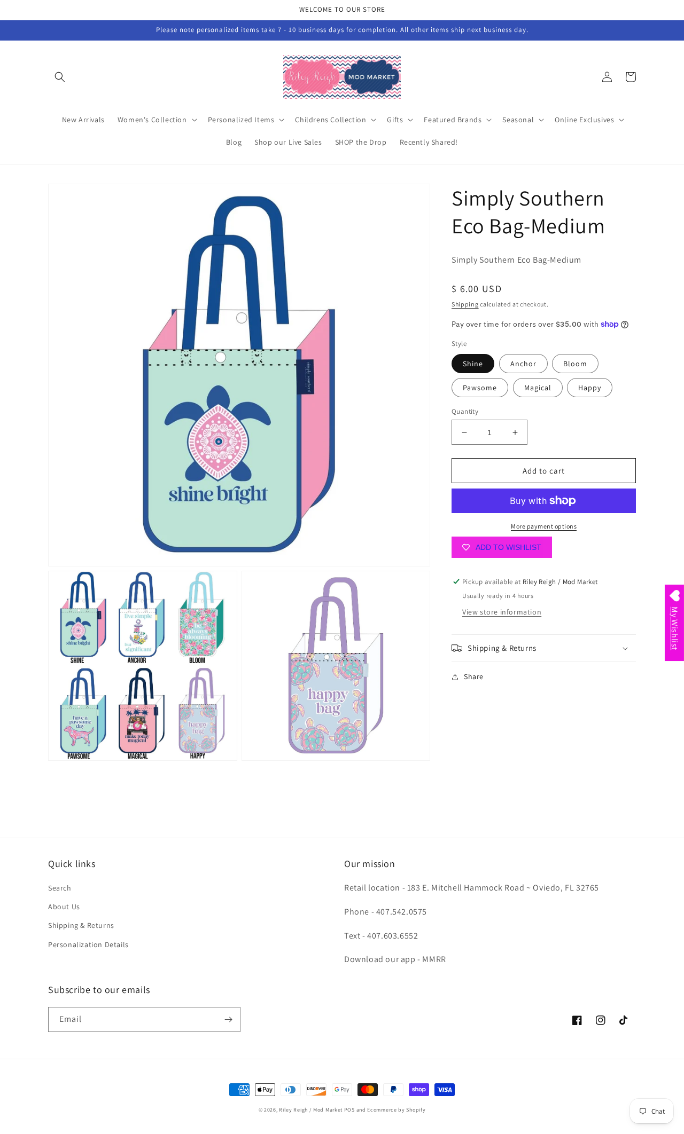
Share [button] (474, 676)
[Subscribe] (228, 1019)
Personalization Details (88, 944)
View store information (501, 612)
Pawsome (480, 387)
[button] (60, 77)
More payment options (544, 526)
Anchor (523, 363)
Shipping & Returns (81, 925)
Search (60, 888)
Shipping (465, 304)
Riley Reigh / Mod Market (311, 1109)
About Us (64, 906)
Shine (473, 363)
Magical (537, 387)
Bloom (575, 363)
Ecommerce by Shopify (396, 1109)
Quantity (465, 411)
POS (349, 1109)
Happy (589, 387)
